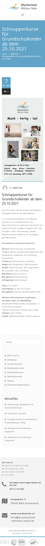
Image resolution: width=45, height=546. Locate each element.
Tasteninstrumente (14, 364)
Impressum (16, 533)
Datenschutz (28, 533)
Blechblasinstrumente (15, 368)
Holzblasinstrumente (15, 372)
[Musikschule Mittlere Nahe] (22, 6)
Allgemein (14, 53)
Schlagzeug (11, 359)
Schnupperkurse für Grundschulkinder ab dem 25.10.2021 (22, 199)
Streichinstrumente (14, 376)
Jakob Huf (18, 187)
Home (4, 53)
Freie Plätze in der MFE (16, 413)
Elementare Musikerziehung (18, 384)
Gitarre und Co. (13, 355)
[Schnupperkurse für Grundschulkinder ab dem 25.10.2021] (22, 140)
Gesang (10, 380)
